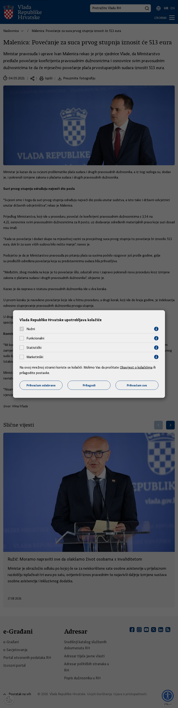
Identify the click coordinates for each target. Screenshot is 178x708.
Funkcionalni (35, 338)
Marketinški (34, 357)
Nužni (30, 329)
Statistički (33, 348)
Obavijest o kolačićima (136, 367)
